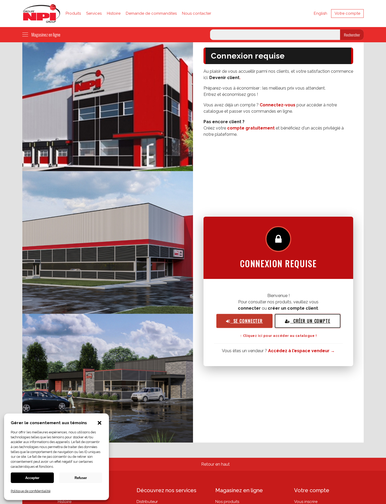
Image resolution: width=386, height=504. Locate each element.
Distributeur (147, 501)
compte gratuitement (251, 128)
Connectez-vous (277, 104)
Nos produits (227, 501)
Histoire (114, 13)
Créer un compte (310, 321)
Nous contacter (196, 13)
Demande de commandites (151, 13)
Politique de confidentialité (30, 491)
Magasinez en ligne (46, 34)
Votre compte (347, 13)
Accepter (32, 478)
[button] (99, 423)
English (320, 13)
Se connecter (246, 321)
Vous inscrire (305, 501)
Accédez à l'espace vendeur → (301, 350)
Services (94, 13)
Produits (73, 13)
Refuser (81, 478)
